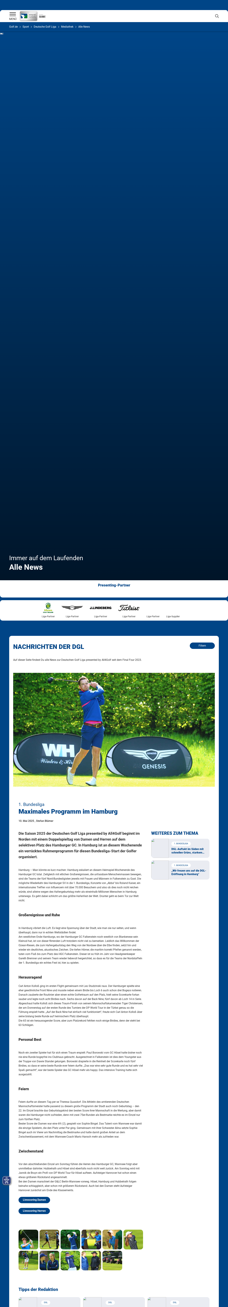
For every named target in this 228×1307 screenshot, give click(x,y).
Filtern (202, 645)
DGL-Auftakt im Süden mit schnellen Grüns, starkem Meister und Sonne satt (187, 850)
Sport (26, 26)
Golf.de (13, 26)
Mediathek (67, 26)
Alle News (84, 26)
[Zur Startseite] (13, 14)
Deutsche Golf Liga (45, 26)
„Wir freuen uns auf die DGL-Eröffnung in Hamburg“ (188, 872)
